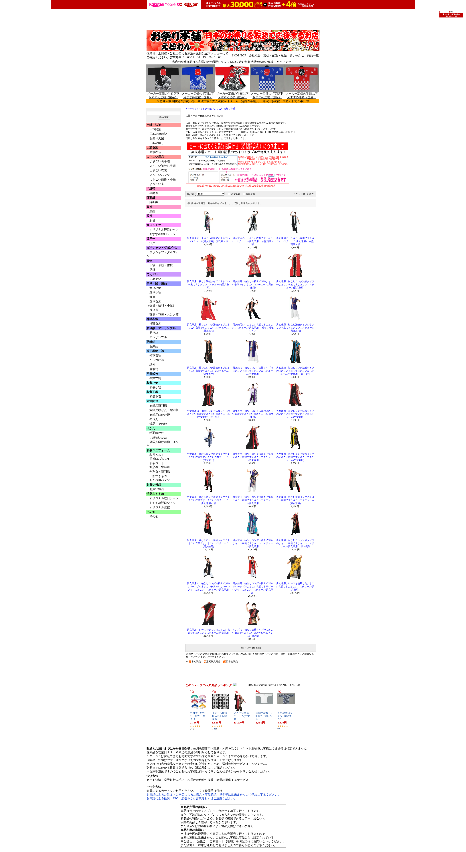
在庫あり (235, 194)
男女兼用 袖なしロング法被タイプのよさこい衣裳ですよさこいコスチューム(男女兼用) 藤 (208, 500)
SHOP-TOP (239, 55)
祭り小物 (155, 287)
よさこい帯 (156, 184)
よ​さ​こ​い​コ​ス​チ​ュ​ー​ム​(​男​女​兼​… (242, 716)
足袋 (152, 269)
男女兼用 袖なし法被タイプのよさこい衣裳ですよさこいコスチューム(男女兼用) (208, 284)
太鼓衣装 (155, 152)
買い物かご (297, 55)
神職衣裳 (155, 323)
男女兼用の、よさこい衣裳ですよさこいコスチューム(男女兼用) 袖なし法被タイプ (253, 327)
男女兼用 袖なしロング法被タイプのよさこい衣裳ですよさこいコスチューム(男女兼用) (295, 284)
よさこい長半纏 (159, 161)
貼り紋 (153, 332)
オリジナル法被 (159, 507)
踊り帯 (153, 309)
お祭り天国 (156, 138)
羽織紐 (153, 346)
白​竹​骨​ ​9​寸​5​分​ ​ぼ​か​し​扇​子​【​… (197, 716)
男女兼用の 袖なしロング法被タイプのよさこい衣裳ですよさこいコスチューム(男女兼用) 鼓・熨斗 (208, 414)
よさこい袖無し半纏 (162, 165)
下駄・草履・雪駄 (161, 265)
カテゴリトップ (192, 109)
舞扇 (152, 297)
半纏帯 (153, 193)
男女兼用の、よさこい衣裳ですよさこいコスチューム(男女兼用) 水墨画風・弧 (253, 241)
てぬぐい (155, 278)
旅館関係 (152, 401)
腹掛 (152, 211)
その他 (153, 516)
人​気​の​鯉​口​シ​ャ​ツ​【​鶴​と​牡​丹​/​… (285, 716)
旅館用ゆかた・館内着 (164, 410)
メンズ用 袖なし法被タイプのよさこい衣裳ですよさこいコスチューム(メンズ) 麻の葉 (252, 632)
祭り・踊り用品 (157, 283)
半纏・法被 (154, 124)
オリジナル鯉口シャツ (164, 229)
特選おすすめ (155, 493)
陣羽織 (153, 202)
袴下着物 (155, 355)
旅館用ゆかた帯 (159, 414)
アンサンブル (158, 337)
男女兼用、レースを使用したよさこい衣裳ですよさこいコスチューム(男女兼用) (295, 586)
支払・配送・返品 (275, 55)
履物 (149, 260)
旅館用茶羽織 (158, 405)
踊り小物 (155, 292)
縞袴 (152, 364)
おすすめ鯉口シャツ (162, 234)
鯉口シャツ (154, 224)
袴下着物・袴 (155, 350)
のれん (153, 419)
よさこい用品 (155, 156)
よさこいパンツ (159, 174)
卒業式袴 (155, 378)
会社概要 (254, 55)
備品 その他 (158, 423)
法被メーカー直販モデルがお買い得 (205, 116)
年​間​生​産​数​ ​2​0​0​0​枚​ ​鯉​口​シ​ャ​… (264, 716)
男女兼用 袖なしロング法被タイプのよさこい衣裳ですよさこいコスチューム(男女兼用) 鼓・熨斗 (295, 370)
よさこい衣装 (206, 109)
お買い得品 (156, 489)
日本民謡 (155, 129)
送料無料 (250, 194)
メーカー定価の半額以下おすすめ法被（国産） (198, 95)
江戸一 (153, 243)
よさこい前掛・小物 (162, 179)
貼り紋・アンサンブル (161, 328)
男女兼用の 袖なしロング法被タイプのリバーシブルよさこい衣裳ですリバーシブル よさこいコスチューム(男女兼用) (208, 586)
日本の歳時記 (158, 133)
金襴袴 (153, 369)
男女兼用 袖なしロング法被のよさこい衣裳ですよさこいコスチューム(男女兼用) (252, 414)
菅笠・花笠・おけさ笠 (164, 314)
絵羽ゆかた (156, 432)
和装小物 (155, 387)
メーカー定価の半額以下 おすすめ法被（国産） (163, 95)
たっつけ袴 (156, 360)
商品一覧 (313, 55)
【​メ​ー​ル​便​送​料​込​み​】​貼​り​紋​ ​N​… (219, 716)
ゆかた (151, 428)
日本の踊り (156, 143)
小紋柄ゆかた (158, 437)
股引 (151, 220)
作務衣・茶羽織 (159, 471)
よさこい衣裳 (158, 170)
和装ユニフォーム (158, 450)
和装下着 (155, 396)
